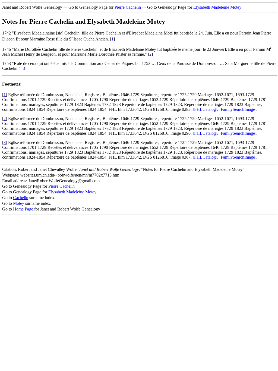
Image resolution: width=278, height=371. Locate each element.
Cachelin (20, 197)
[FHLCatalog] (205, 109)
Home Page (23, 209)
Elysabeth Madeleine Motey (217, 7)
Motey (18, 203)
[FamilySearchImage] (237, 109)
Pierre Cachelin (128, 7)
